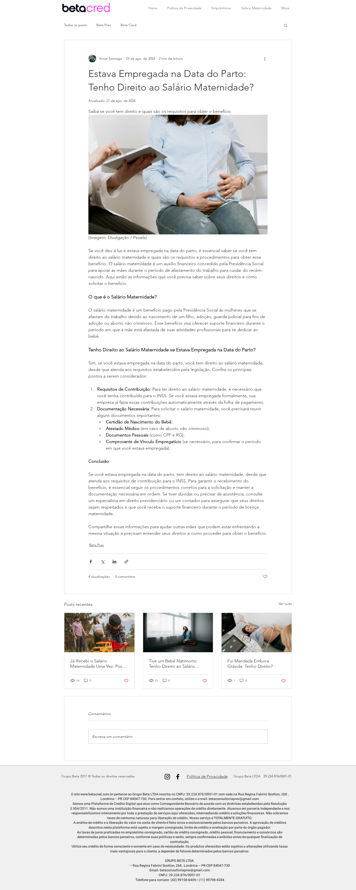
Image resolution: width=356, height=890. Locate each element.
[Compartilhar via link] (126, 561)
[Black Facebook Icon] (177, 776)
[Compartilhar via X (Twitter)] (102, 561)
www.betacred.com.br (96, 794)
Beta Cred (128, 25)
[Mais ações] (265, 58)
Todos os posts (75, 25)
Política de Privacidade (207, 776)
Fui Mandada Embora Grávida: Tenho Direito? (250, 663)
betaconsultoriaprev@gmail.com (234, 798)
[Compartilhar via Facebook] (90, 561)
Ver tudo (285, 604)
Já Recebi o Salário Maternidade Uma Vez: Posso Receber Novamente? (98, 663)
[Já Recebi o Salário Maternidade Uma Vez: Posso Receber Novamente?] (99, 632)
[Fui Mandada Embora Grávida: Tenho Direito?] (257, 632)
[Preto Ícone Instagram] (167, 776)
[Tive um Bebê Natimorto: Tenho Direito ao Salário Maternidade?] (178, 632)
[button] (285, 25)
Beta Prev (103, 25)
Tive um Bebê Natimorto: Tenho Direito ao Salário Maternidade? (173, 663)
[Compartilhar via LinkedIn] (114, 561)
